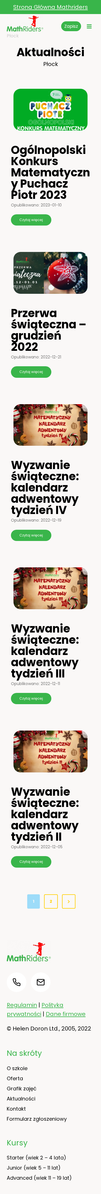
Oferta (15, 1078)
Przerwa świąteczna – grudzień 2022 (48, 330)
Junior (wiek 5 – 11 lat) (34, 1167)
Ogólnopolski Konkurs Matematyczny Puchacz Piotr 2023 (50, 172)
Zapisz (71, 26)
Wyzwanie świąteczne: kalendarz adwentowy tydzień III (45, 651)
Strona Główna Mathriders (50, 7)
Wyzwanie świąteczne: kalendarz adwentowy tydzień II (45, 814)
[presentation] (50, 110)
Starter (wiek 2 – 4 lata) (36, 1157)
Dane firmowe (66, 1014)
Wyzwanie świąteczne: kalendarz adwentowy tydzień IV (45, 488)
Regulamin (22, 1005)
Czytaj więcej (32, 221)
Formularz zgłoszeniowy (37, 1118)
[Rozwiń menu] (89, 26)
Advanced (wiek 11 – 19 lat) (39, 1177)
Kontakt (16, 1108)
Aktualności (21, 1098)
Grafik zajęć (21, 1088)
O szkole (17, 1068)
